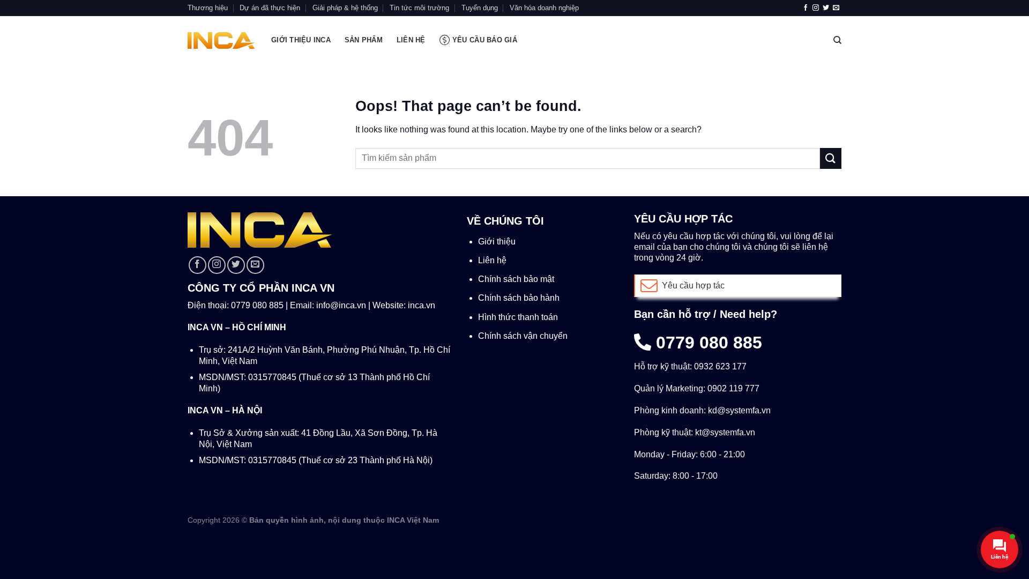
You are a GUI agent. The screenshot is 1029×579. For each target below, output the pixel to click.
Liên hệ (492, 260)
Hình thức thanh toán (518, 317)
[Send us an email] (836, 8)
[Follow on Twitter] (826, 8)
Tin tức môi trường (419, 8)
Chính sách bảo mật (516, 279)
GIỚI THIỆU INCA (301, 40)
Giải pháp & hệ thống (345, 8)
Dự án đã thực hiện (270, 8)
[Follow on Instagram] (815, 8)
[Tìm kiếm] (837, 40)
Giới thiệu (497, 241)
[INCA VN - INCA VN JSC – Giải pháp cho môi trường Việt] (221, 40)
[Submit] (830, 158)
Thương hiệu (208, 8)
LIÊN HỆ (411, 40)
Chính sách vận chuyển (523, 335)
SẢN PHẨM (364, 40)
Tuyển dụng (479, 8)
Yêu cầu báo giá (484, 40)
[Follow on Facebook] (805, 8)
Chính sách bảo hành (519, 297)
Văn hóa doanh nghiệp (544, 8)
